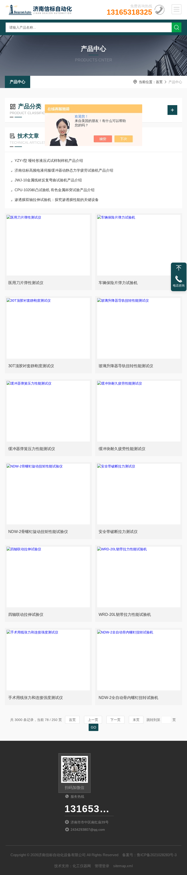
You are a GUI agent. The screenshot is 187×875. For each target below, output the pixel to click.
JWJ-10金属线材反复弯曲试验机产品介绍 (48, 180)
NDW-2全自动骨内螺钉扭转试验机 (128, 698)
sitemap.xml (123, 866)
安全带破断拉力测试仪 (118, 532)
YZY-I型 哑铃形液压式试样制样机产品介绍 (49, 160)
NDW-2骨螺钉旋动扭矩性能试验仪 (38, 532)
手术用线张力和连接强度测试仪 (35, 698)
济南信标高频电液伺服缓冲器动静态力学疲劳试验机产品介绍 (64, 170)
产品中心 (17, 82)
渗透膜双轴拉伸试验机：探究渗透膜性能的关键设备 (57, 200)
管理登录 (102, 866)
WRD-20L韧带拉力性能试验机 (125, 614)
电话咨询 (179, 285)
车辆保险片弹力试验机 (118, 283)
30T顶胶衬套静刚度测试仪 (31, 366)
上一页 (93, 720)
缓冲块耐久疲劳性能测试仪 (122, 449)
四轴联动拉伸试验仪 (25, 614)
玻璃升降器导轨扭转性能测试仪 (126, 366)
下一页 (115, 720)
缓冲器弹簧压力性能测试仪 (31, 449)
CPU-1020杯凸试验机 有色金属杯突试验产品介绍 (54, 190)
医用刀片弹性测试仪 (25, 283)
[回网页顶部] (178, 268)
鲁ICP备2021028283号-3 (157, 855)
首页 (159, 82)
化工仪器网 (82, 866)
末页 (136, 720)
